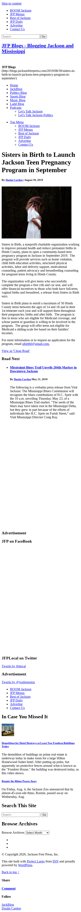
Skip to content (11, 3)
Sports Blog (18, 96)
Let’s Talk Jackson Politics (35, 115)
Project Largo (36, 861)
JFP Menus (17, 14)
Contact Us (17, 29)
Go (43, 36)
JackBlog (16, 89)
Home (14, 85)
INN (56, 861)
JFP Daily (16, 21)
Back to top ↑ (10, 872)
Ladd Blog (17, 104)
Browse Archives (13, 832)
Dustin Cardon (14, 179)
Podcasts (15, 107)
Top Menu (17, 122)
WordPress (25, 865)
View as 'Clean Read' (16, 351)
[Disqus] (40, 474)
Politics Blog (18, 92)
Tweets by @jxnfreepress (18, 682)
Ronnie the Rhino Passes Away (19, 781)
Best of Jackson (20, 18)
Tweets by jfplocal (14, 666)
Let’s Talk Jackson (30, 111)
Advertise (16, 25)
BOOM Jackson (20, 10)
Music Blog (17, 100)
